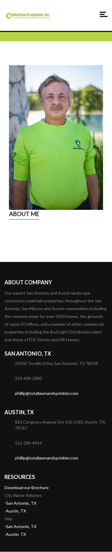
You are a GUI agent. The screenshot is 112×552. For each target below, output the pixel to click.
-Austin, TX (15, 510)
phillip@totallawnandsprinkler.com (46, 393)
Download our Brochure (26, 487)
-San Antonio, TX (20, 503)
